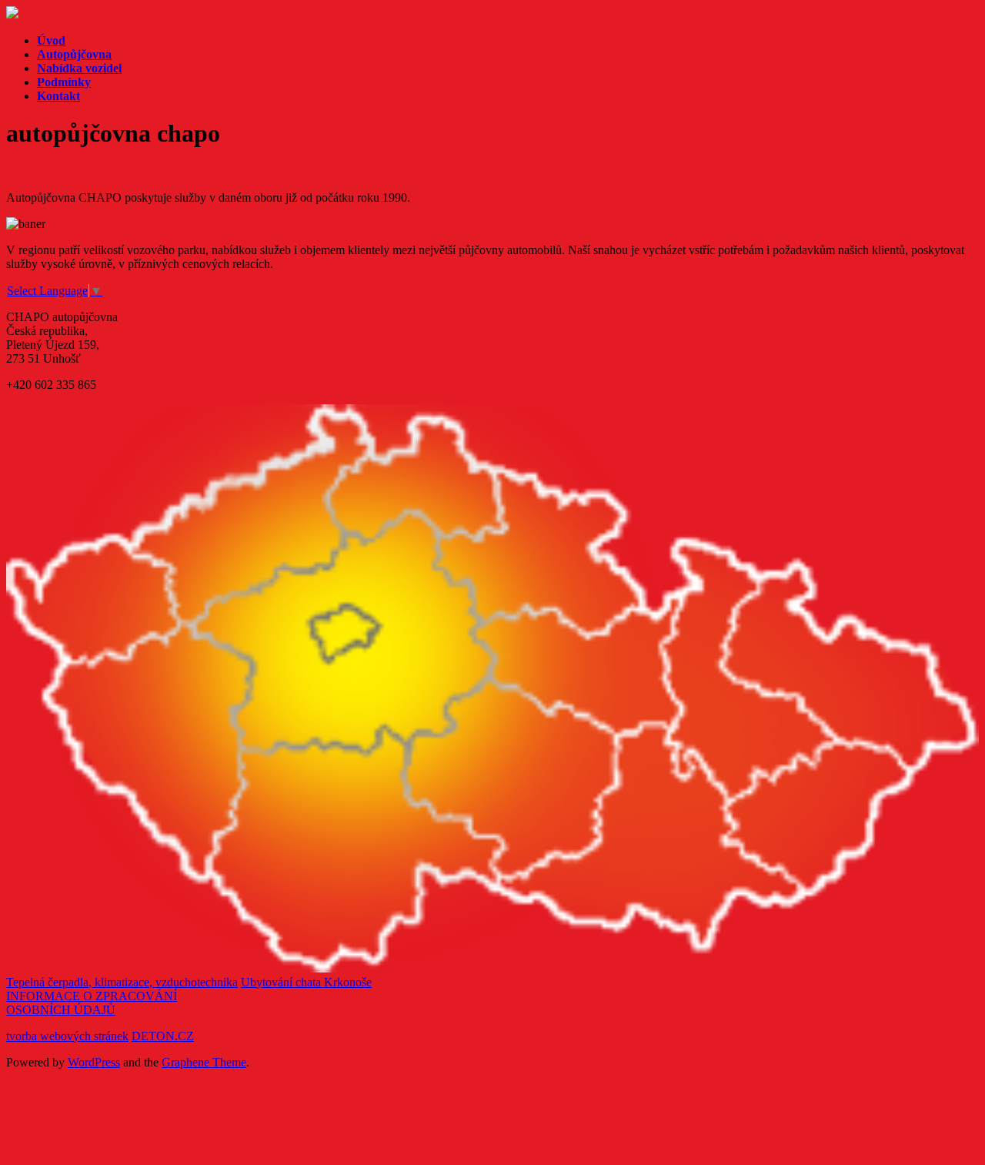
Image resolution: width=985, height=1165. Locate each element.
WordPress (94, 1062)
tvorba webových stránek (67, 1036)
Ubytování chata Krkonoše (306, 982)
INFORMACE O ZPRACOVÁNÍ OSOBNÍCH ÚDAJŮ (91, 1002)
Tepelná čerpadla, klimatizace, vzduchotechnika (122, 982)
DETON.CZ (163, 1036)
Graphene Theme (204, 1062)
